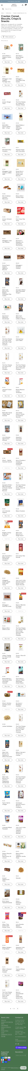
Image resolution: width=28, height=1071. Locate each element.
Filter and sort (9, 37)
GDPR (2, 1029)
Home (2, 13)
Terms (2, 1032)
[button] (25, 5)
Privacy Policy (4, 1030)
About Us (3, 1020)
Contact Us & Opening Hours (7, 1022)
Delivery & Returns (6, 1027)
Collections (8, 13)
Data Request (4, 1025)
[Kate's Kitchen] (14, 5)
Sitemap (3, 1036)
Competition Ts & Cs (6, 1034)
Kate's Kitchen (14, 1067)
